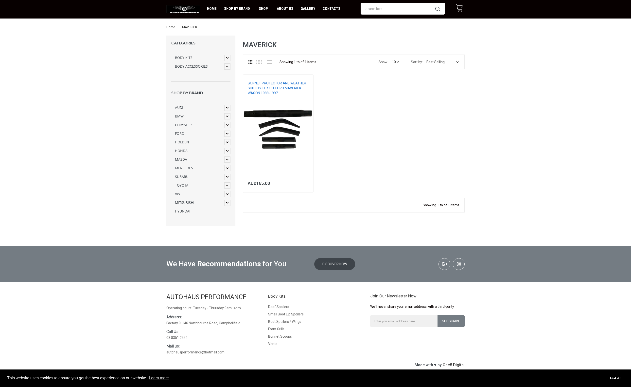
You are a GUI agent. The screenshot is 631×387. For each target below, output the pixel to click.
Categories (183, 43)
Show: (383, 62)
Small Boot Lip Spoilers (286, 314)
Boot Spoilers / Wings (284, 322)
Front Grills (276, 329)
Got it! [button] (615, 378)
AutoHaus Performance (206, 296)
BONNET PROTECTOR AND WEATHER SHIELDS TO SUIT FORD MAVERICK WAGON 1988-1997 (277, 88)
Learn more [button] (159, 378)
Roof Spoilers (278, 307)
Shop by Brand (187, 93)
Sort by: (417, 62)
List (269, 62)
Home (170, 27)
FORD (251, 98)
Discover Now (334, 264)
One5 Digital (454, 365)
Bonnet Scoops (280, 336)
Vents (272, 344)
